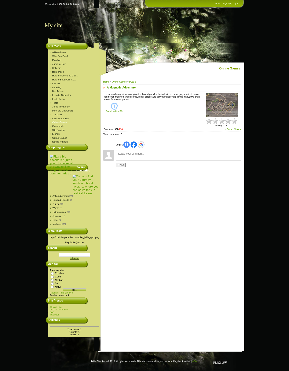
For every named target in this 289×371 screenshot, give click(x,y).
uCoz (195, 361)
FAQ (52, 312)
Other (55, 220)
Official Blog (56, 307)
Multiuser (57, 224)
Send (121, 165)
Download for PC (114, 111)
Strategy (56, 216)
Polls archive (66, 292)
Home (218, 3)
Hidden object (59, 212)
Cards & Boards (60, 200)
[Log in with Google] (141, 144)
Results (54, 292)
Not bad (59, 280)
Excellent (59, 273)
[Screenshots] (222, 105)
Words (55, 208)
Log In (236, 3)
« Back (228, 129)
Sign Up (227, 3)
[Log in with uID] (126, 144)
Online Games (119, 81)
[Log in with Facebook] (134, 144)
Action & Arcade (60, 196)
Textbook (54, 314)
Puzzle (55, 204)
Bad (57, 283)
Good (58, 276)
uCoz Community (59, 309)
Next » (237, 129)
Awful (58, 286)
